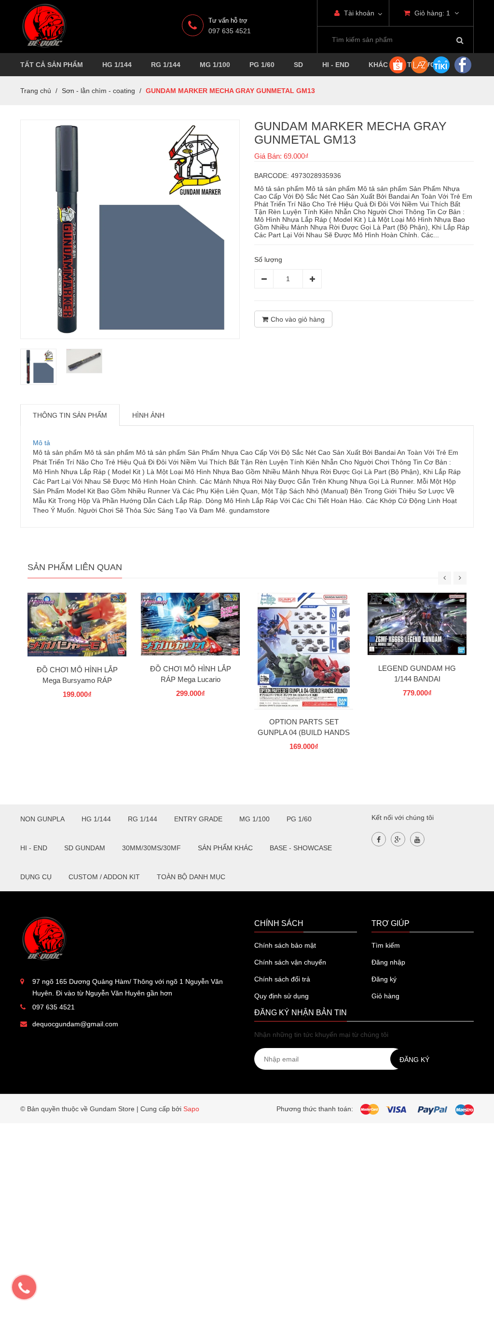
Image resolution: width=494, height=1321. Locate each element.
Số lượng (268, 259)
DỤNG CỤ (36, 877)
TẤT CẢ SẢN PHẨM (51, 64)
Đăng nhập (388, 962)
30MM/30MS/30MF (151, 848)
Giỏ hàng (385, 996)
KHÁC (378, 64)
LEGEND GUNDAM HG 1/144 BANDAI (417, 673)
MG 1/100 (215, 64)
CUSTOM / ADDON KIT (104, 877)
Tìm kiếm (385, 945)
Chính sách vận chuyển (290, 962)
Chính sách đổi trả (282, 979)
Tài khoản (358, 13)
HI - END (335, 64)
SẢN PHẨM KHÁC (225, 848)
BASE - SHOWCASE (301, 848)
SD (298, 64)
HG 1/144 (117, 64)
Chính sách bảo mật (285, 945)
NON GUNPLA (42, 819)
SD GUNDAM (84, 848)
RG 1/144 (165, 64)
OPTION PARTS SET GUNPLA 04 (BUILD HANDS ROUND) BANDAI (304, 732)
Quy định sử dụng (281, 996)
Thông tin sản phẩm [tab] (70, 415)
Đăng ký (384, 979)
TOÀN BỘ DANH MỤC (191, 877)
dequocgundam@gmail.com (75, 1024)
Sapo (191, 1109)
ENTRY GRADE (198, 819)
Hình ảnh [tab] (148, 415)
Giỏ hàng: (431, 13)
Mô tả (41, 443)
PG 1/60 (261, 64)
